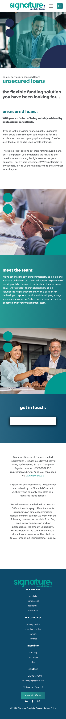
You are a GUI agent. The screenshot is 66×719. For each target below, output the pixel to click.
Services (15, 77)
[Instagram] (39, 701)
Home (6, 77)
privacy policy (33, 624)
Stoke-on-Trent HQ (34, 687)
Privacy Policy (50, 708)
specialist (33, 596)
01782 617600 (35, 676)
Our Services (33, 589)
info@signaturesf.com (34, 681)
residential (33, 606)
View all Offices (33, 695)
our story (33, 652)
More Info (33, 645)
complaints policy (33, 629)
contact (33, 639)
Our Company (33, 617)
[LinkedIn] (27, 701)
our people (33, 657)
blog (33, 662)
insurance (33, 610)
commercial (33, 601)
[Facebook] (33, 701)
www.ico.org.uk (35, 476)
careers (33, 634)
